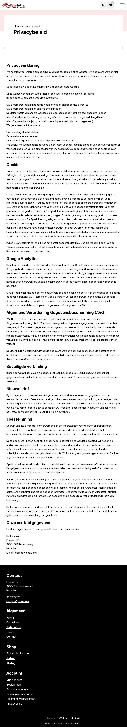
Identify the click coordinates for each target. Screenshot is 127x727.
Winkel (10, 617)
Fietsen (10, 658)
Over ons (11, 632)
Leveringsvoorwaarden (20, 694)
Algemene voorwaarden (20, 698)
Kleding (10, 663)
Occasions (12, 622)
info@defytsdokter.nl (17, 601)
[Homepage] (29, 4)
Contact (11, 636)
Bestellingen (13, 684)
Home (17, 26)
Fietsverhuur (13, 627)
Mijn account (14, 679)
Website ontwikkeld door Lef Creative (63, 723)
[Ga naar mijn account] (102, 5)
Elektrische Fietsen (17, 653)
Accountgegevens (17, 689)
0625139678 (13, 597)
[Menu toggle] (122, 5)
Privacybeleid (14, 703)
